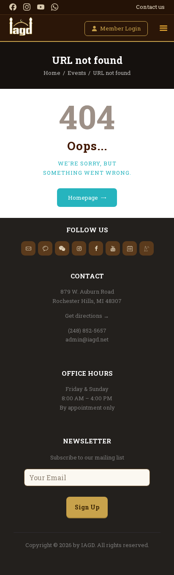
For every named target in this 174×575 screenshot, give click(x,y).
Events (77, 73)
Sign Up (87, 507)
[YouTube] (40, 7)
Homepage (83, 197)
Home (52, 73)
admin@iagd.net (87, 339)
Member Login (120, 28)
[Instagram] (26, 7)
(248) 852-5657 (87, 330)
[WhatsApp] (54, 7)
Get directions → (87, 315)
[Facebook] (12, 7)
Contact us (150, 7)
